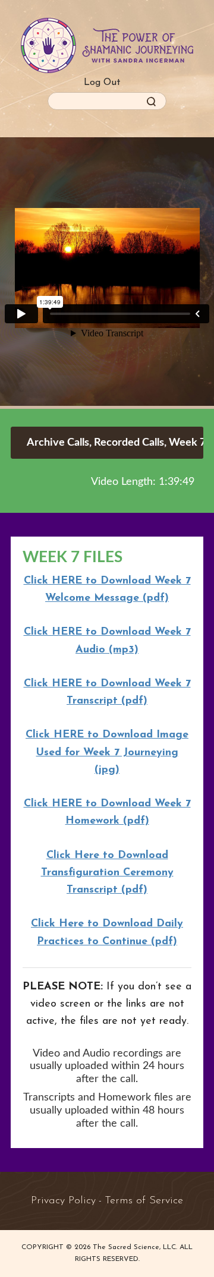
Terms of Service (144, 1201)
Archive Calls (58, 442)
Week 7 (187, 442)
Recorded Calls (129, 442)
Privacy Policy (63, 1201)
